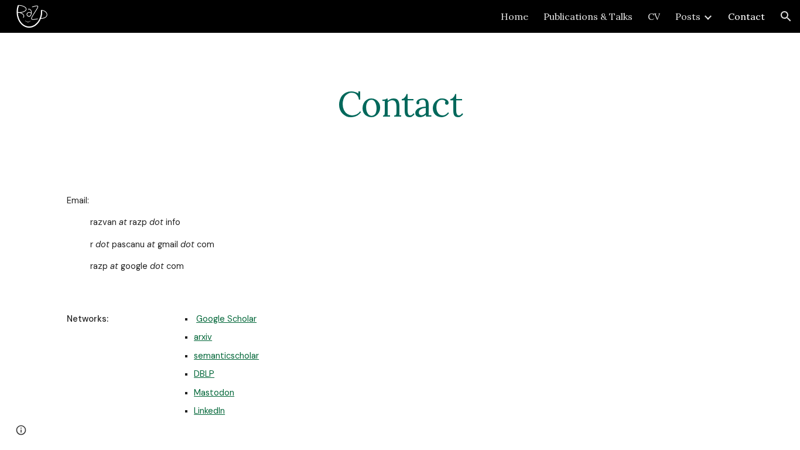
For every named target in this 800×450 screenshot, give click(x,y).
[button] (786, 16)
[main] (400, 104)
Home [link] (514, 16)
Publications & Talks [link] (588, 16)
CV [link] (654, 16)
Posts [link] (687, 16)
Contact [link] (746, 16)
